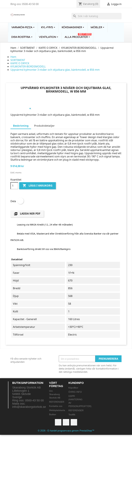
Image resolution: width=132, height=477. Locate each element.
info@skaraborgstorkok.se (29, 406)
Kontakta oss (55, 406)
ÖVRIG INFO (75, 392)
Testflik (71, 414)
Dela (20, 201)
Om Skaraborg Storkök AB (54, 394)
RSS (66, 422)
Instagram (74, 422)
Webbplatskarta (57, 410)
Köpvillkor (73, 387)
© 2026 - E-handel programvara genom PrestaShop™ (66, 430)
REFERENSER (56, 402)
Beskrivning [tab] (20, 125)
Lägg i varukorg (37, 185)
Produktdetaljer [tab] (44, 125)
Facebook (58, 422)
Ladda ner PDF (27, 214)
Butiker (52, 414)
